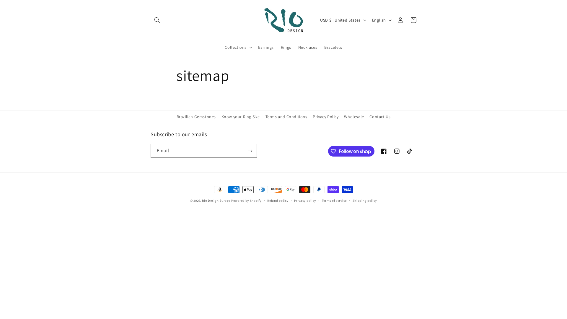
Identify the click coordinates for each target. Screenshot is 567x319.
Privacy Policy (325, 116)
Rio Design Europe (216, 200)
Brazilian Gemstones (196, 116)
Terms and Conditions (286, 116)
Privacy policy (305, 200)
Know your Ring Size (240, 116)
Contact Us (379, 116)
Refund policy (277, 200)
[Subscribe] (250, 151)
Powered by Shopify (246, 200)
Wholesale (354, 116)
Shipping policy (365, 200)
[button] (157, 20)
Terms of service (334, 200)
